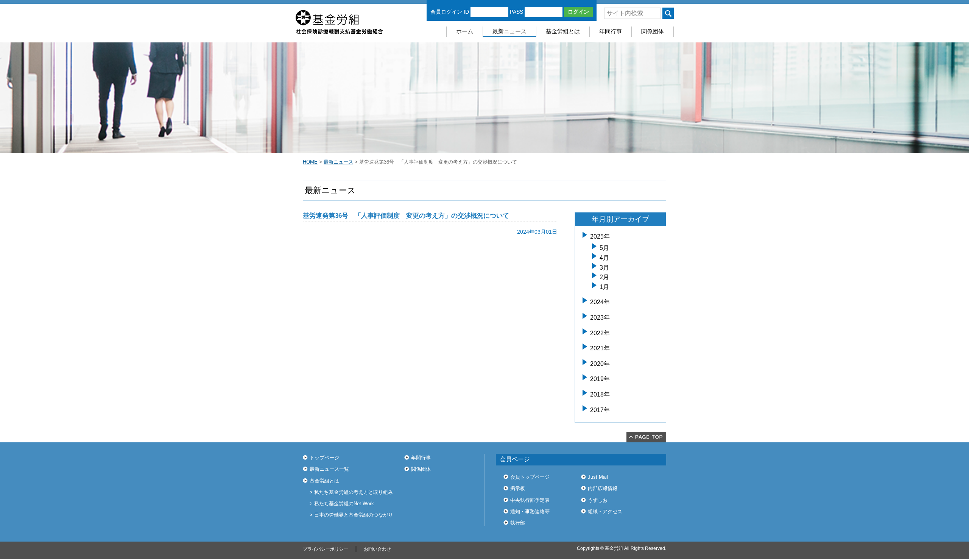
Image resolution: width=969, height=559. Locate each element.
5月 (604, 248)
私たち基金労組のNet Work (344, 503)
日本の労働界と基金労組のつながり (353, 515)
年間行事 (610, 31)
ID (466, 12)
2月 (604, 277)
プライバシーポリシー (325, 549)
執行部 (517, 523)
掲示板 (517, 488)
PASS (516, 12)
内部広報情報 (602, 488)
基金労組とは (563, 31)
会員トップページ (530, 477)
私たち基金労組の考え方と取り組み (353, 492)
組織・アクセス (605, 511)
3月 (604, 267)
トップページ (324, 458)
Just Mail (598, 477)
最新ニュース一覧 (329, 469)
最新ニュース (509, 31)
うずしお (598, 500)
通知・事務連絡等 (530, 511)
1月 (604, 287)
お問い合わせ (377, 549)
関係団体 (652, 31)
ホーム (464, 31)
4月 (604, 258)
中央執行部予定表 (530, 500)
